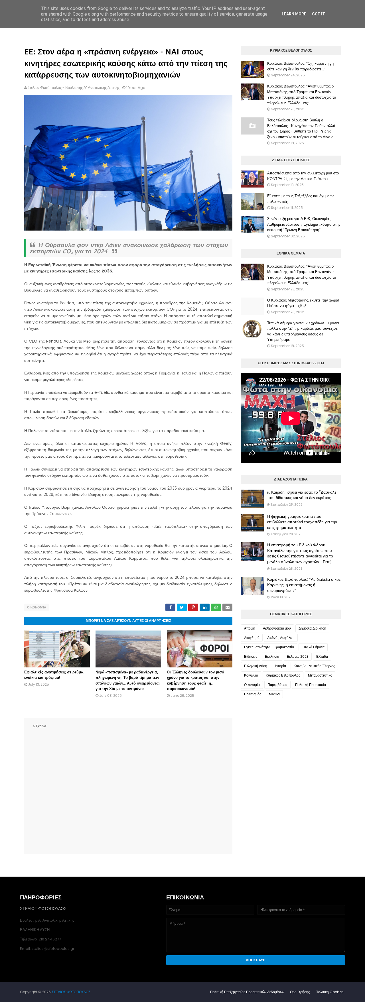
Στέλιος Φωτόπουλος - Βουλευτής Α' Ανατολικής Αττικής (73, 87)
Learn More (294, 14)
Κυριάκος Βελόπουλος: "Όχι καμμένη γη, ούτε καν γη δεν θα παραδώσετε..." (300, 66)
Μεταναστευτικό (320, 675)
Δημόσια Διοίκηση (312, 628)
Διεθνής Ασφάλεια (281, 637)
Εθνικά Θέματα (313, 647)
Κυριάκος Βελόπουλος (283, 675)
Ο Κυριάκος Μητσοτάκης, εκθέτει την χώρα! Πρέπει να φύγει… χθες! (303, 303)
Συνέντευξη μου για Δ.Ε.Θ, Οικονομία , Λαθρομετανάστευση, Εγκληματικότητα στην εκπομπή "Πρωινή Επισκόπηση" (303, 224)
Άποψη (249, 628)
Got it (318, 14)
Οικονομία (36, 607)
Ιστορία (280, 665)
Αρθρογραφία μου (277, 628)
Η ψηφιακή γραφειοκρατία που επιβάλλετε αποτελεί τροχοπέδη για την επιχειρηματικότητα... (302, 522)
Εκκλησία (272, 656)
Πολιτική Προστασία (310, 684)
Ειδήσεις (250, 656)
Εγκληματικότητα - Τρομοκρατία (269, 647)
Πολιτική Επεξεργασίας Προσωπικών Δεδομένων (247, 991)
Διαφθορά (251, 637)
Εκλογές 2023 (298, 656)
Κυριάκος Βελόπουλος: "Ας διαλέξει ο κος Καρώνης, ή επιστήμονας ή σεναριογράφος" (304, 585)
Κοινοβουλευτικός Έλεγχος (314, 665)
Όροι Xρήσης (300, 991)
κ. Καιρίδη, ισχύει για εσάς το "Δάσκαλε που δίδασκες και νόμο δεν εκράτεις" (301, 495)
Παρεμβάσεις (277, 684)
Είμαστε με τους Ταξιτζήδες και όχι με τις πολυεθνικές (300, 199)
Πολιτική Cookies (330, 991)
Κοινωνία (251, 675)
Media (274, 694)
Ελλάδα (322, 656)
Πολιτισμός (252, 694)
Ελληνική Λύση (255, 665)
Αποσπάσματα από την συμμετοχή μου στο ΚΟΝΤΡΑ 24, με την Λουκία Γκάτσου (303, 176)
